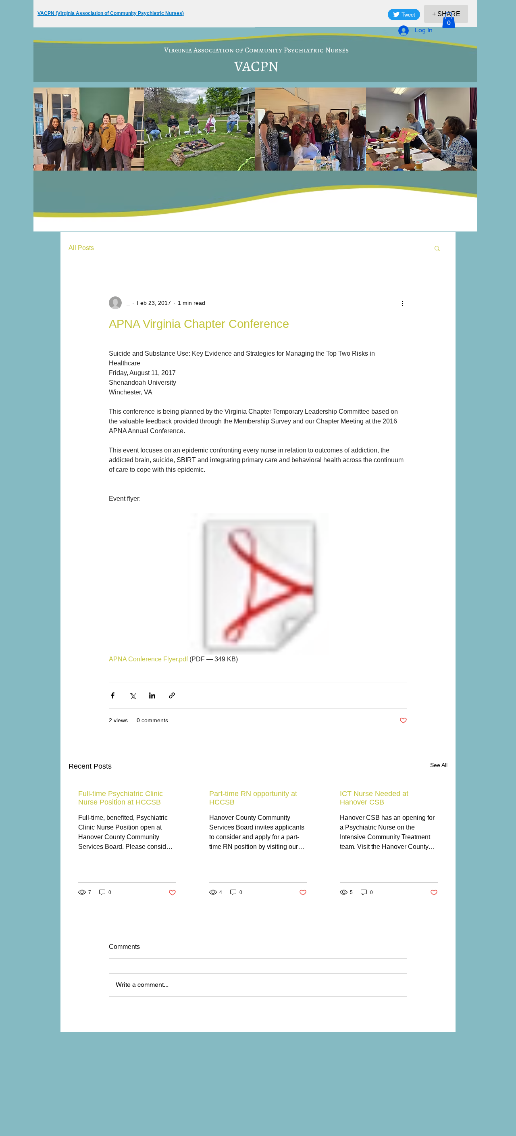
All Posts (81, 247)
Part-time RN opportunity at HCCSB (253, 798)
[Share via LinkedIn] (152, 695)
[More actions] (402, 303)
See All (438, 765)
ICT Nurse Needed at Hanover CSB (374, 798)
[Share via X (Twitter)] (132, 695)
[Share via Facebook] (113, 695)
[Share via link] (172, 695)
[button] (449, 20)
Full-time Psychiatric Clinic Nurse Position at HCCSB (120, 798)
